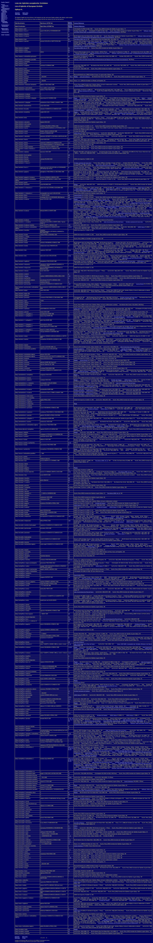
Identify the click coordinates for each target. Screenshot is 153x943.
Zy (68, 815)
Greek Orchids (77, 575)
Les (69, 929)
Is (68, 811)
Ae (69, 68)
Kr (68, 61)
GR (69, 70)
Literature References (79, 26)
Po (69, 465)
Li (69, 828)
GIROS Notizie (89, 110)
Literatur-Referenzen (79, 23)
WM (69, 747)
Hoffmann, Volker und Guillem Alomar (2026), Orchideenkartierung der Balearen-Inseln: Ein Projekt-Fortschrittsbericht (113, 31)
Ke (72, 559)
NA (70, 748)
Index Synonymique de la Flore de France (97, 42)
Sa (69, 617)
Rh (69, 72)
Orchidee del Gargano (79, 110)
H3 (69, 98)
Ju (68, 131)
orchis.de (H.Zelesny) (85, 76)
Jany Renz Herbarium (111, 207)
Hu (69, 458)
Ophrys (143, 98)
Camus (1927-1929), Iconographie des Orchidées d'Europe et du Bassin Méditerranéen (112, 206)
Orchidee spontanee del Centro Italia (86, 91)
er (69, 713)
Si (69, 112)
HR (69, 195)
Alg (69, 721)
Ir (70, 841)
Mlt (69, 478)
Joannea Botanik (78, 195)
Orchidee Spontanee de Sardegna (82, 691)
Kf (68, 633)
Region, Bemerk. (70, 23)
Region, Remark (70, 26)
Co (69, 133)
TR (69, 798)
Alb (69, 666)
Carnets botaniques (79, 85)
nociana (26, 276)
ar (68, 34)
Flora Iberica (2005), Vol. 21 (80, 39)
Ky (69, 469)
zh (71, 98)
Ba (69, 29)
